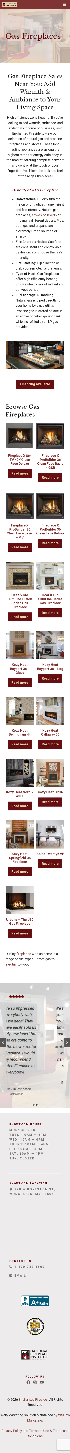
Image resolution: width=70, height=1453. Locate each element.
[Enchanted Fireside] (9, 4)
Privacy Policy (11, 1431)
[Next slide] (67, 1042)
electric (11, 964)
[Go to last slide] (3, 1042)
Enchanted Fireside (32, 1399)
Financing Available (35, 384)
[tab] (34, 1105)
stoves (37, 215)
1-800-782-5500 (29, 1267)
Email (19, 1275)
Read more (19, 473)
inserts (51, 215)
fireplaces (23, 954)
